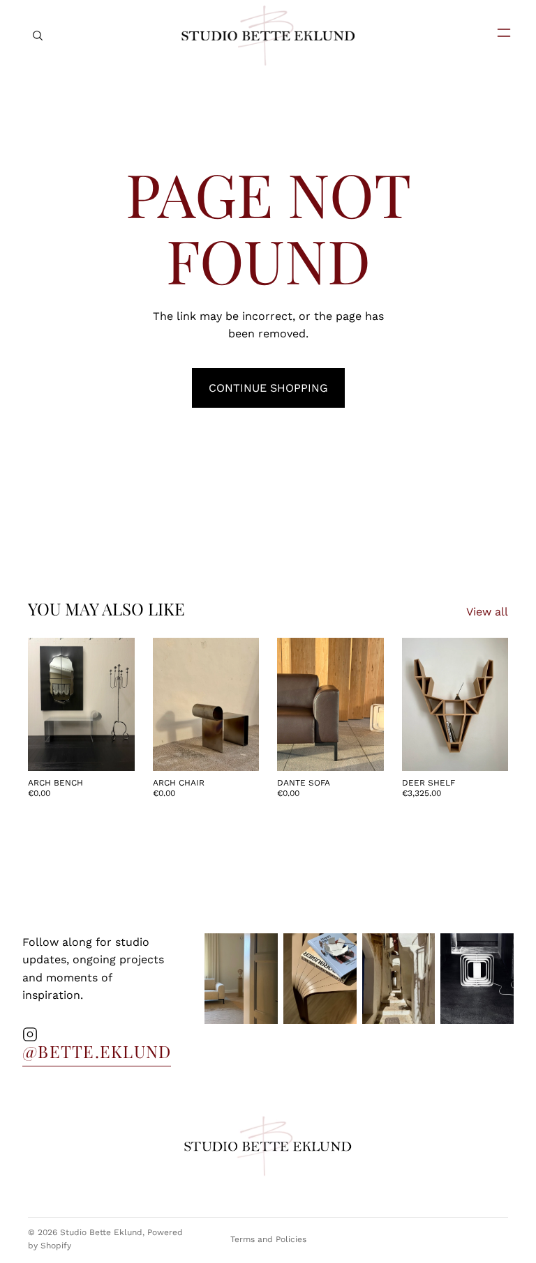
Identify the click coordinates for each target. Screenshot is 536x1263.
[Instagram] (30, 1034)
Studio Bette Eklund (101, 1232)
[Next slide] (119, 704)
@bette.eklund (96, 1051)
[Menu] (498, 33)
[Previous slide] (43, 704)
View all (487, 611)
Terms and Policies (268, 1239)
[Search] (37, 35)
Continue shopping (268, 388)
